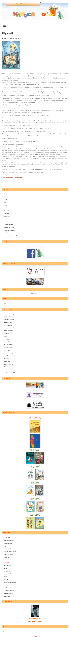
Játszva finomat (7, 367)
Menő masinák (7, 548)
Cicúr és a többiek (8, 344)
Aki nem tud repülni (8, 322)
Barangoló (6, 336)
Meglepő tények (7, 546)
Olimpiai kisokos (8, 565)
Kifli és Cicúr (7, 537)
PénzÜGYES (7, 571)
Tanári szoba (7, 588)
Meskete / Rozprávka (9, 227)
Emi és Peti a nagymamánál (10, 353)
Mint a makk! (7, 557)
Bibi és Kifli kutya (8, 342)
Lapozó (5, 202)
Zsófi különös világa (8, 593)
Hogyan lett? (7, 361)
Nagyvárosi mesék (8, 222)
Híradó (5, 196)
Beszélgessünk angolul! (9, 233)
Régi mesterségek (8, 574)
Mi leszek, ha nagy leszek (10, 551)
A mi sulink (6, 213)
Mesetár (6, 208)
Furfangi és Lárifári (8, 224)
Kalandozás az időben (9, 372)
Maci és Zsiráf (7, 219)
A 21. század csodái (8, 316)
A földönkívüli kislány (9, 314)
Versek (5, 199)
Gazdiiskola (6, 358)
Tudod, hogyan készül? (9, 590)
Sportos (5, 576)
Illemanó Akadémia (8, 364)
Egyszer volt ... (7, 350)
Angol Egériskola (8, 325)
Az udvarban (7, 333)
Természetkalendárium (9, 230)
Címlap (5, 194)
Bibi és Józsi (7, 339)
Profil (5, 303)
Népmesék (6, 562)
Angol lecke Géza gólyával (10, 328)
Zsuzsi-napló (7, 596)
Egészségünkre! (8, 347)
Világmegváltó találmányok (10, 235)
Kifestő (5, 205)
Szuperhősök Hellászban (10, 582)
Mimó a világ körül (8, 554)
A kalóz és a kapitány (9, 319)
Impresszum (37, 636)
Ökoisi (5, 568)
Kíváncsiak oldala (8, 543)
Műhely (5, 560)
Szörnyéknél (7, 579)
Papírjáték (6, 210)
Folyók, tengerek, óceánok (10, 356)
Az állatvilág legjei (8, 330)
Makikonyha (7, 216)
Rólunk (31, 636)
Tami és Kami (7, 585)
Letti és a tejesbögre (9, 540)
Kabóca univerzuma (8, 369)
